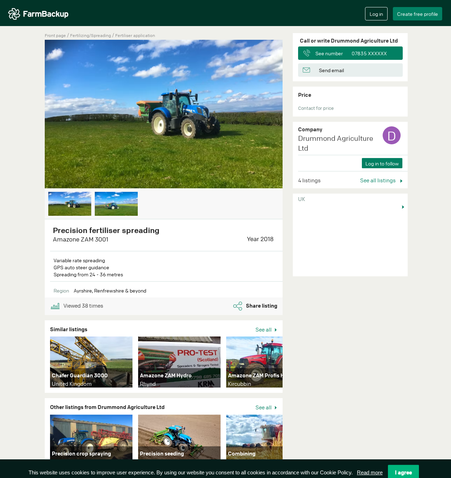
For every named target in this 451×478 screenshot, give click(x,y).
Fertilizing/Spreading (91, 35)
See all (264, 329)
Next (293, 114)
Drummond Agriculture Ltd (335, 143)
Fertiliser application (135, 35)
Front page (55, 35)
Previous (34, 114)
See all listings (378, 180)
